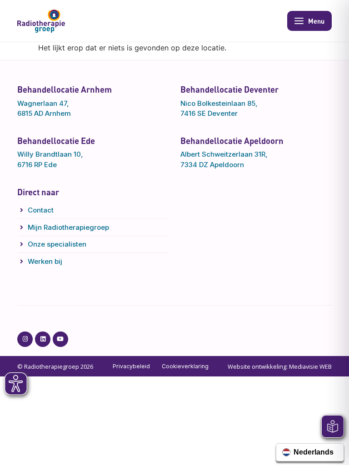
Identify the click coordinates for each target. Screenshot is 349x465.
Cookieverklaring (185, 366)
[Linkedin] (42, 339)
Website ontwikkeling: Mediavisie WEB (280, 366)
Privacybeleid (131, 366)
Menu (316, 21)
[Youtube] (60, 339)
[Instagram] (25, 339)
